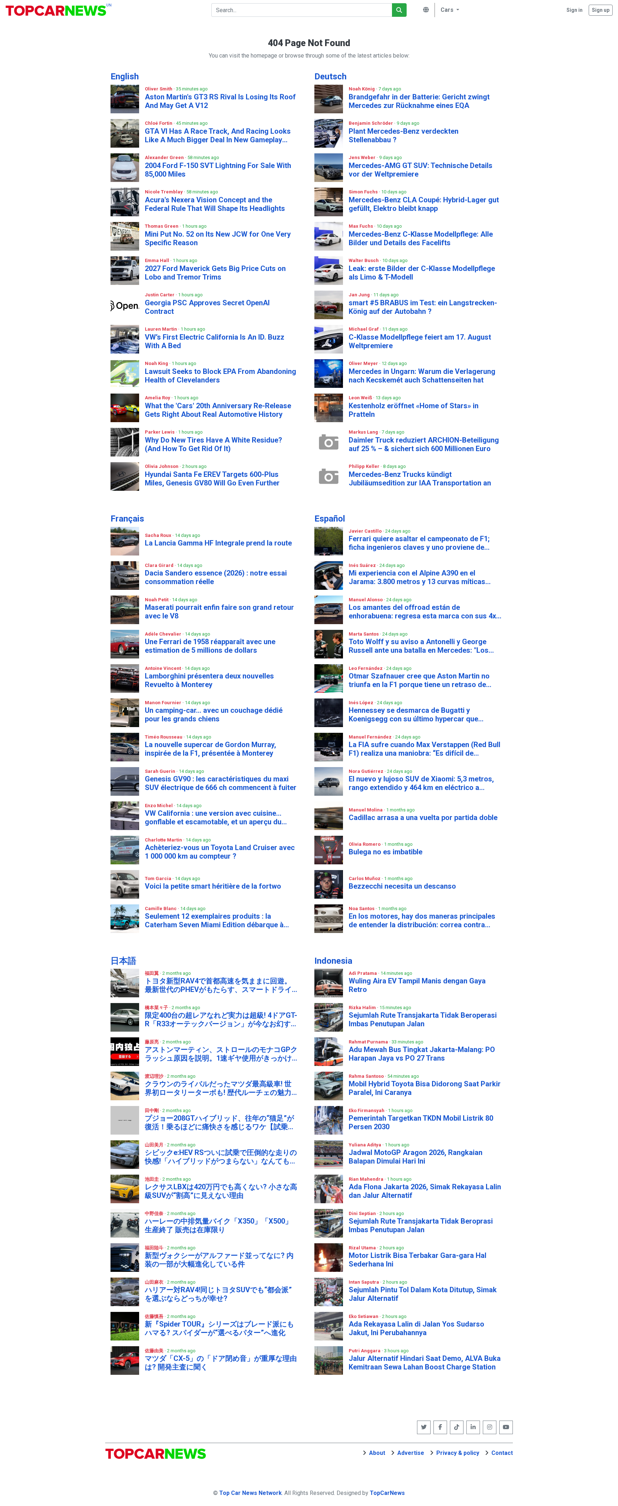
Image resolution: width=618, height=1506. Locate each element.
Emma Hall (157, 260)
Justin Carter (160, 294)
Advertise (410, 1453)
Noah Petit (157, 599)
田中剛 (152, 1110)
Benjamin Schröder (371, 123)
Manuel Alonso (366, 599)
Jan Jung (360, 294)
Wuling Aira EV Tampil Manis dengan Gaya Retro (417, 985)
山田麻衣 (155, 1282)
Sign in (574, 10)
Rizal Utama (363, 1247)
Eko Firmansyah (367, 1110)
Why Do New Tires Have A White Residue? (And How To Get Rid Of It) (213, 444)
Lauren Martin (161, 329)
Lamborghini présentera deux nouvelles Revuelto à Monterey (209, 680)
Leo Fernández (366, 668)
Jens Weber (363, 157)
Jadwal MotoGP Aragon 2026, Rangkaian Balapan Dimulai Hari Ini (415, 1156)
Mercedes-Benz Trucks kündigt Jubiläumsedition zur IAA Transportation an (420, 478)
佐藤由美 (155, 1350)
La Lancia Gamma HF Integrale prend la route (218, 543)
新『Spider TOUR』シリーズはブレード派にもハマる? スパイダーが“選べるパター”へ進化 (219, 1328)
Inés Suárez (363, 565)
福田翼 (152, 973)
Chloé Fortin (159, 123)
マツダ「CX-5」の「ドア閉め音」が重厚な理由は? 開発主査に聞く (221, 1362)
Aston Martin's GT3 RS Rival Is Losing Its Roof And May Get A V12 (220, 101)
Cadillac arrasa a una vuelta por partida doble (423, 817)
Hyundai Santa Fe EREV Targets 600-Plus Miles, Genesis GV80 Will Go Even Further (212, 478)
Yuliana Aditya (365, 1144)
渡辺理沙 (155, 1076)
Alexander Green (165, 157)
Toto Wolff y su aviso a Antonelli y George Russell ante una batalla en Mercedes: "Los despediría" (419, 646)
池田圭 (152, 1179)
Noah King (157, 363)
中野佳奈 (155, 1213)
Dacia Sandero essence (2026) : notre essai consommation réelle (216, 577)
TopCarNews (387, 1493)
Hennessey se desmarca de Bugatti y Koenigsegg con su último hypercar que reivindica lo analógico (413, 714)
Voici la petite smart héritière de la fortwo (213, 886)
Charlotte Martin (164, 840)
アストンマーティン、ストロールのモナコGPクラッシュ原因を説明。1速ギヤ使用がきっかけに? (221, 1053)
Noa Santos (362, 908)
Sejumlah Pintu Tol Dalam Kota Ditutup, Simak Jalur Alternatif (423, 1294)
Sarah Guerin (160, 771)
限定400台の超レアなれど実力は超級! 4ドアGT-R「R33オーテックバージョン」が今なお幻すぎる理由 (221, 1019)
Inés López (361, 702)
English (125, 76)
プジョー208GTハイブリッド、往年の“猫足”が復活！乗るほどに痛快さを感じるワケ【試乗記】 (219, 1122)
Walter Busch (364, 260)
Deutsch (330, 76)
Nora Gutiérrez (366, 771)
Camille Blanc (161, 908)
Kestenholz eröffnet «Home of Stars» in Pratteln (414, 410)
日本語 (123, 961)
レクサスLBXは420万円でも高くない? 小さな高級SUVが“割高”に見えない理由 (221, 1191)
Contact (502, 1453)
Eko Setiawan (364, 1316)
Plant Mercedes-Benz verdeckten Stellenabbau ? (403, 135)
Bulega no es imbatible (385, 852)
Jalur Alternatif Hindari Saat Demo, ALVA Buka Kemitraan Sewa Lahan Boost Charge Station (425, 1362)
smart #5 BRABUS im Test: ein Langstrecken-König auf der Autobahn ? (423, 307)
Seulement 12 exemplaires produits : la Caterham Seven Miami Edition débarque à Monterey (214, 920)
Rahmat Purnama (369, 1042)
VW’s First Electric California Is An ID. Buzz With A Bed (214, 341)
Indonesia (333, 961)
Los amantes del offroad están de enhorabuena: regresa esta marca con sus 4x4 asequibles (424, 611)
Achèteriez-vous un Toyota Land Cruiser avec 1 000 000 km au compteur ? (220, 851)
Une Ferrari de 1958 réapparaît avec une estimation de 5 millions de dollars (210, 646)
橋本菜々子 (157, 1007)
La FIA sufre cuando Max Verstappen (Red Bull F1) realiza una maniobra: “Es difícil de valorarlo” (424, 748)
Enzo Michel (159, 805)
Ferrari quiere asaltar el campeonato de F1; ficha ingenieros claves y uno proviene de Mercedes (419, 543)
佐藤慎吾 (155, 1316)
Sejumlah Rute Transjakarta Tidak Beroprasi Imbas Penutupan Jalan (421, 1225)
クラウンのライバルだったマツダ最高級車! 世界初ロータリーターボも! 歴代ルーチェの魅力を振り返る (218, 1088)
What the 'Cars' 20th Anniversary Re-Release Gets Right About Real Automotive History (218, 410)
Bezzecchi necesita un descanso (402, 886)
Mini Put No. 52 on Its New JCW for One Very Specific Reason (218, 238)
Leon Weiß (361, 397)
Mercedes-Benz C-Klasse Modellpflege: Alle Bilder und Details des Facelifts (421, 238)
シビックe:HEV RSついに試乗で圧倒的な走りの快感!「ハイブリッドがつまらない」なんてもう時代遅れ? (221, 1156)
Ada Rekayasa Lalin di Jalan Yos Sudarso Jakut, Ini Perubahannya (416, 1328)
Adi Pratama (363, 973)
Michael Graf (364, 329)
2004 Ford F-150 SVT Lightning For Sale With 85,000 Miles (218, 169)
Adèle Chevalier (163, 634)
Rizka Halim (363, 1007)
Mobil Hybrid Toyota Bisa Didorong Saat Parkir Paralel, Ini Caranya (425, 1088)
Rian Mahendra (366, 1179)
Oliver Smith (159, 89)
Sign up (600, 10)
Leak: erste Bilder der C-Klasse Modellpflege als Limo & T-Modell (422, 272)
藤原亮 (152, 1042)
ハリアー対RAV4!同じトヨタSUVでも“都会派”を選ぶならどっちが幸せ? (218, 1294)
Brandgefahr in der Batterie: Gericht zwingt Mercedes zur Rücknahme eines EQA (419, 101)
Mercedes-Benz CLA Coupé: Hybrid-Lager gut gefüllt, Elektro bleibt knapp (424, 204)
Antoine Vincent (163, 668)
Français (127, 519)
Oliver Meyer (364, 363)
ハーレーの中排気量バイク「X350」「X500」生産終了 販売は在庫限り (218, 1225)
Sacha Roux (158, 535)
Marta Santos (364, 634)
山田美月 (155, 1144)
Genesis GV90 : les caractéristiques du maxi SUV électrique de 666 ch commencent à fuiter (220, 783)
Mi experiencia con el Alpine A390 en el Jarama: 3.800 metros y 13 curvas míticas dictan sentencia (417, 577)
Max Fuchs (361, 226)
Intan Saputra (364, 1282)
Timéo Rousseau (164, 737)
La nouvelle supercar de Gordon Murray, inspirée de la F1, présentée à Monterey (210, 748)
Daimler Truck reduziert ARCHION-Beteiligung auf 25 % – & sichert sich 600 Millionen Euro (424, 444)
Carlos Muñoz (365, 878)
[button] (449, 10)
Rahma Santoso (367, 1076)
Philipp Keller (365, 466)
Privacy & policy (457, 1453)
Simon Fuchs (364, 191)
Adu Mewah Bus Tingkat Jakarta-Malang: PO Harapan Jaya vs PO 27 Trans (422, 1053)
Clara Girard (160, 565)
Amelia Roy (158, 397)
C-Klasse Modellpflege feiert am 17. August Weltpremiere (420, 341)
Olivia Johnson (162, 466)
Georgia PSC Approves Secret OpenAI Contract (207, 307)
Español (329, 519)
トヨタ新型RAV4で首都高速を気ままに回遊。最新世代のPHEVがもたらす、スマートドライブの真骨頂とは (218, 985)
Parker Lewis (160, 432)
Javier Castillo (366, 531)
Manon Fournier (163, 702)
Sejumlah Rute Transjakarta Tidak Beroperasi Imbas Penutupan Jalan (423, 1019)
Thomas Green (162, 226)
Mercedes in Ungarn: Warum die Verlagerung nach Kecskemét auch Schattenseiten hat (422, 375)
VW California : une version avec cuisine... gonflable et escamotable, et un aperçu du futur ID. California (213, 817)
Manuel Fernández (371, 737)
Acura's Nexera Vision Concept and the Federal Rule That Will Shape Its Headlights (215, 204)
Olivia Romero (365, 844)
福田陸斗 (155, 1247)
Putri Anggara (365, 1350)
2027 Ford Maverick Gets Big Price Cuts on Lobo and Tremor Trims (215, 272)
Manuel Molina (366, 810)
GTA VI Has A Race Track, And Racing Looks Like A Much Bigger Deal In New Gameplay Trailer (218, 135)
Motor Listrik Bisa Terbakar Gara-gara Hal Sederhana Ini (417, 1259)
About (377, 1453)
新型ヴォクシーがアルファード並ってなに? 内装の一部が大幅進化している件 (219, 1259)
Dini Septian (363, 1213)
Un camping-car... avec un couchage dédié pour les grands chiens (214, 714)
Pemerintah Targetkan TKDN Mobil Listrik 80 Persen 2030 (421, 1122)
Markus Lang (364, 432)
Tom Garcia (158, 878)
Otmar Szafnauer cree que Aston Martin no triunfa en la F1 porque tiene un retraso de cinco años (419, 680)
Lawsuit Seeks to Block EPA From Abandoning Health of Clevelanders (220, 375)
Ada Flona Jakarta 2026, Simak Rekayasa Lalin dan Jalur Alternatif (425, 1191)
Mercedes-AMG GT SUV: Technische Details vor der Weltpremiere (420, 169)
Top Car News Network (250, 1493)
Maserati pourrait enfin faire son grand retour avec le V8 (219, 611)
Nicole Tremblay (164, 191)
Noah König (362, 89)
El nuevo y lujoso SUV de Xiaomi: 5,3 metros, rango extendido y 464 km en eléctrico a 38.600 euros (421, 783)
